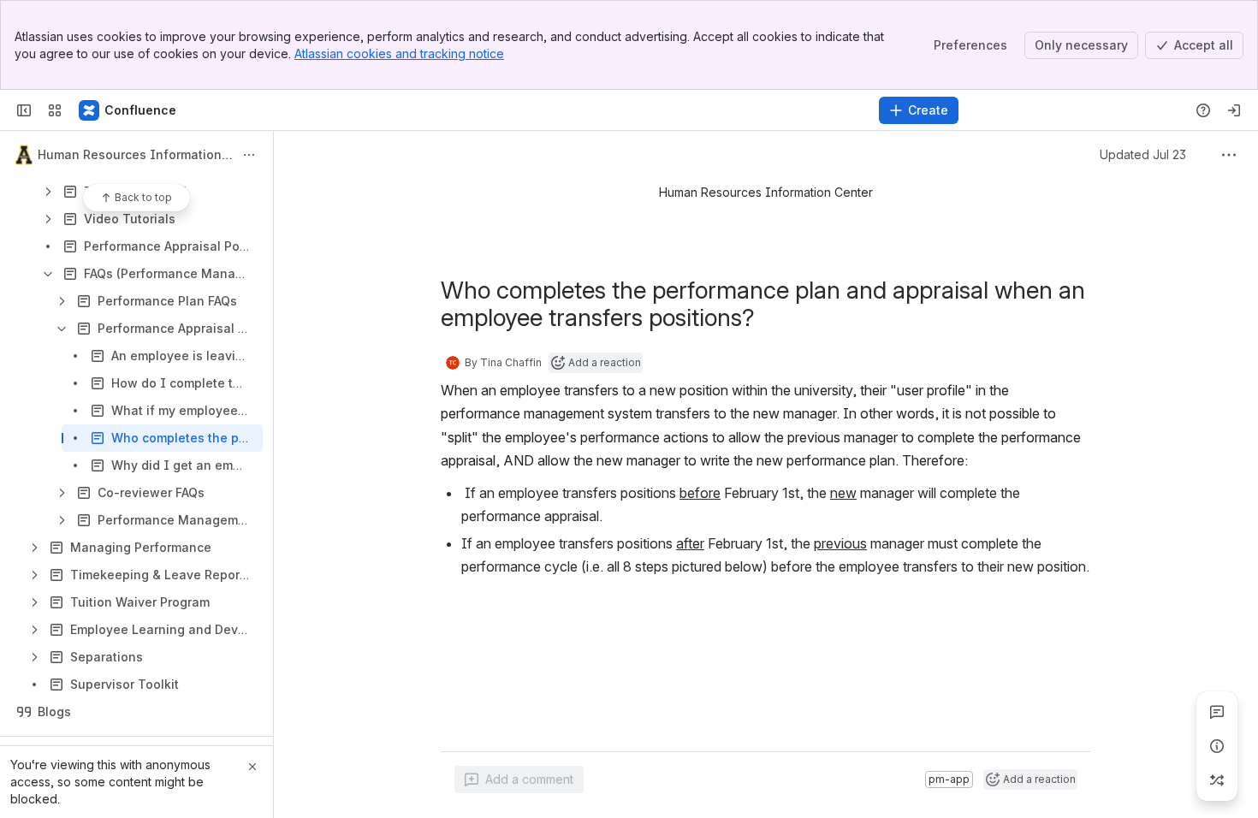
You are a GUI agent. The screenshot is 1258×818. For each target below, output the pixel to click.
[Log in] (1234, 110)
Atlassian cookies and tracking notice (399, 53)
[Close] (252, 766)
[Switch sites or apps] (54, 110)
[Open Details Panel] (1217, 746)
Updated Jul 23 (1158, 154)
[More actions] (249, 155)
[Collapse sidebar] (24, 110)
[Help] (1203, 110)
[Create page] (1217, 780)
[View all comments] (1217, 712)
